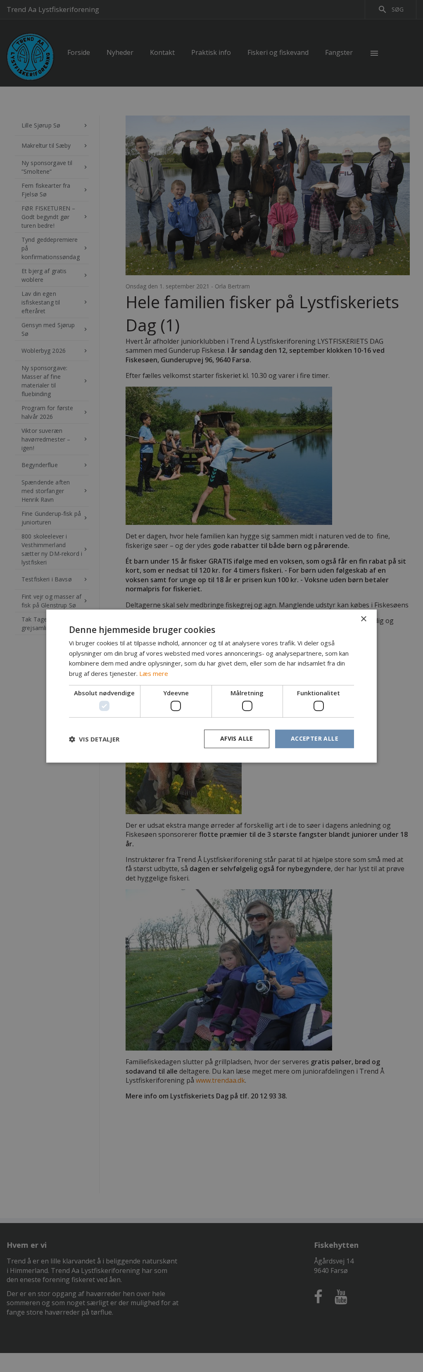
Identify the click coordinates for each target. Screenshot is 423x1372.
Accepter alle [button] (314, 739)
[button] (94, 739)
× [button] (363, 619)
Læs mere (153, 673)
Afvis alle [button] (236, 739)
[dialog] (211, 686)
